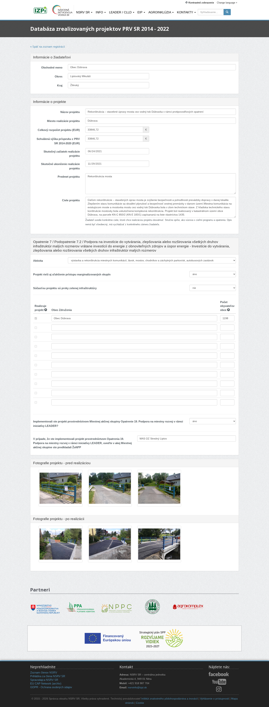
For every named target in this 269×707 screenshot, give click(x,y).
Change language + (227, 2)
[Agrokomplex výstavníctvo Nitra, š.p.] (188, 604)
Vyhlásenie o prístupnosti (214, 698)
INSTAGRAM (219, 689)
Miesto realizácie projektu (63, 121)
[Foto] (61, 488)
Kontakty (185, 12)
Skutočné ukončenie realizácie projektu (60, 166)
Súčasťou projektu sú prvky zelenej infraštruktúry (65, 288)
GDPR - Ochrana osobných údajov (51, 687)
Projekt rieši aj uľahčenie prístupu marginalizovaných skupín (72, 274)
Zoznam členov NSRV (43, 672)
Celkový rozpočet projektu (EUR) (59, 129)
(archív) (56, 683)
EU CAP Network (40, 683)
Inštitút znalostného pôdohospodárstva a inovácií (169, 698)
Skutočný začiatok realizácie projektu (62, 153)
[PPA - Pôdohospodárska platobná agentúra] (81, 606)
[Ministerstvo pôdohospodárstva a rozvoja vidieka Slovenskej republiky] (45, 606)
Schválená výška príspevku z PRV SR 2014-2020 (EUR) (58, 141)
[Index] (41, 10)
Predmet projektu (69, 176)
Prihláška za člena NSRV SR (47, 676)
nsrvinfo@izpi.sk (137, 687)
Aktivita (38, 260)
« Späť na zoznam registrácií (47, 46)
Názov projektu (70, 112)
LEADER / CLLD (120, 12)
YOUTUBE (219, 681)
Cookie (140, 703)
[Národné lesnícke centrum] (152, 606)
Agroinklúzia (160, 12)
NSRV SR (83, 12)
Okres (58, 76)
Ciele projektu (71, 200)
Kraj (59, 85)
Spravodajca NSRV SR (44, 679)
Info (100, 12)
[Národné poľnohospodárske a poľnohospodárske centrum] (117, 605)
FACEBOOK (219, 674)
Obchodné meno (51, 67)
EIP (140, 12)
